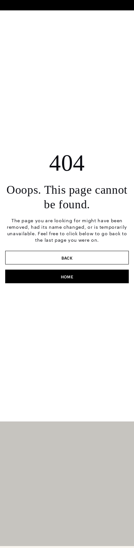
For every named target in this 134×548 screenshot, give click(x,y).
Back (67, 258)
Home (67, 276)
